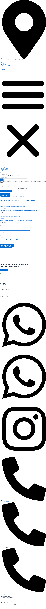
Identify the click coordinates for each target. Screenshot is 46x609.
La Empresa (4, 64)
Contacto (3, 69)
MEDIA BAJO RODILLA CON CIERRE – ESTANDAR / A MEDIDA (16, 220)
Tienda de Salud (5, 66)
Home (3, 63)
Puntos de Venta (5, 68)
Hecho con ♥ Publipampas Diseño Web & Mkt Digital (23, 607)
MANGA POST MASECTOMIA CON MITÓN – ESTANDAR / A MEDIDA (17, 200)
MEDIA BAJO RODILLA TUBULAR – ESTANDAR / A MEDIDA (15, 230)
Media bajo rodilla (4, 227)
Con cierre (2, 218)
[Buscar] (2, 180)
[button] (23, 117)
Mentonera (3, 237)
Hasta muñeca (3, 208)
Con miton (2, 198)
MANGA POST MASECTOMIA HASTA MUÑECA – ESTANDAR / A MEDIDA (18, 210)
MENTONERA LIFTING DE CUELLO (9, 239)
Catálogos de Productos (6, 65)
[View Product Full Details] (12, 196)
